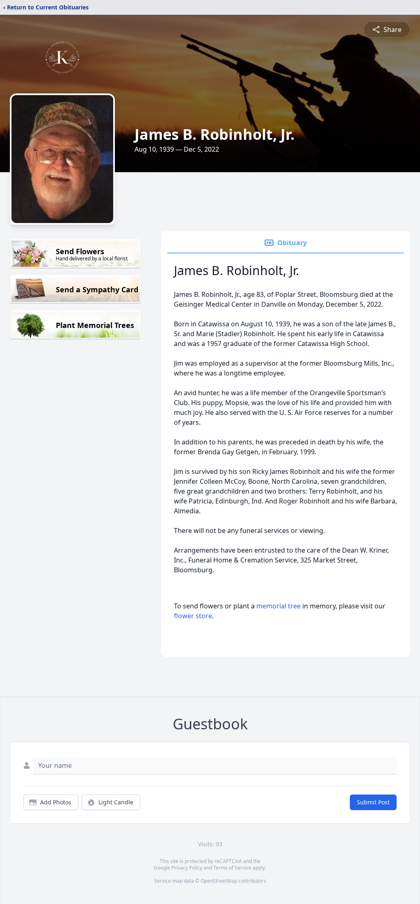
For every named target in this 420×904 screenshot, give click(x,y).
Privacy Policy (186, 867)
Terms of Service (232, 867)
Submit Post (373, 802)
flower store (193, 615)
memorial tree (278, 605)
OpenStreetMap (219, 880)
